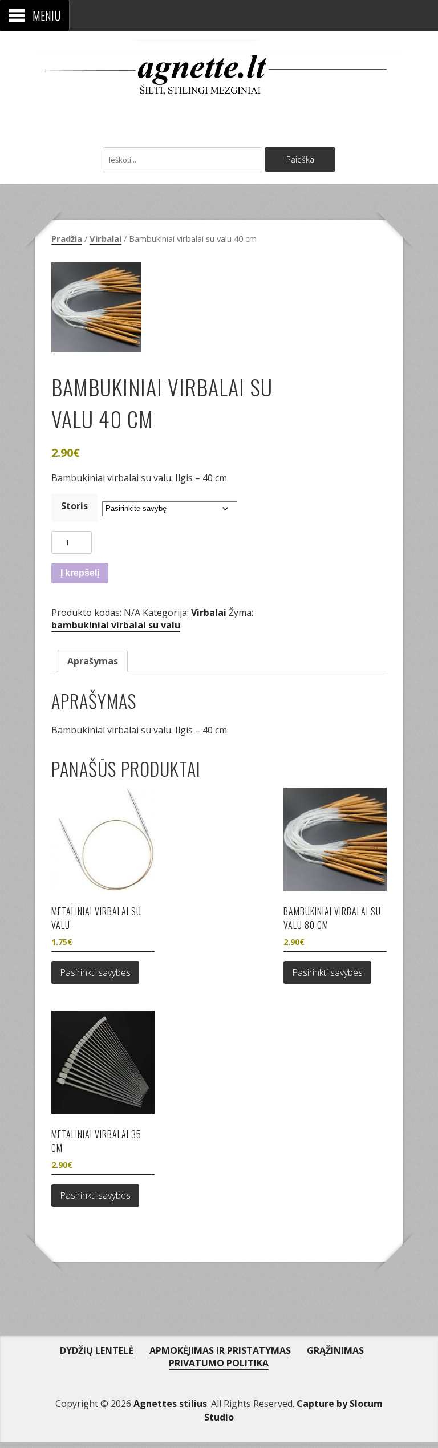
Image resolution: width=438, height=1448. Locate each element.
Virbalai (105, 238)
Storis (74, 506)
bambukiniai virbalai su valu (115, 625)
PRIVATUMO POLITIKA (219, 1363)
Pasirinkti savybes (95, 972)
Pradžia (66, 238)
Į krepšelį (79, 573)
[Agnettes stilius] (219, 96)
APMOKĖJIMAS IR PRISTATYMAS (220, 1350)
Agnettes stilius (170, 1403)
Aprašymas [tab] (92, 661)
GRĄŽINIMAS (335, 1350)
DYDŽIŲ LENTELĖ (96, 1350)
